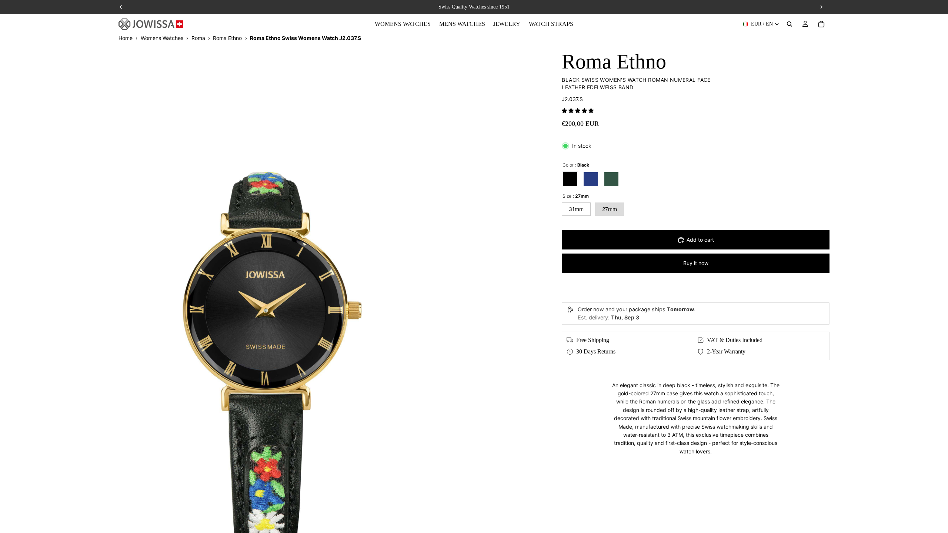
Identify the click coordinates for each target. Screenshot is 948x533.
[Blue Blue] (591, 179)
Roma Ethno (227, 38)
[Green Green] (611, 179)
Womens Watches (162, 38)
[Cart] (821, 24)
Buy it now (695, 263)
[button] (578, 110)
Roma (198, 38)
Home (125, 38)
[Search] (789, 24)
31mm (576, 209)
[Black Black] (570, 179)
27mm (609, 209)
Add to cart (700, 240)
